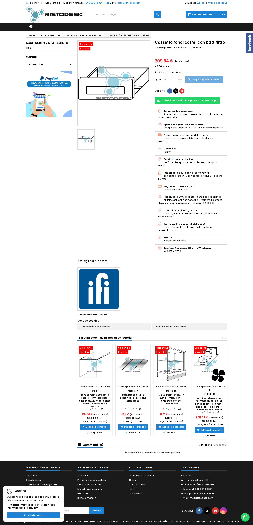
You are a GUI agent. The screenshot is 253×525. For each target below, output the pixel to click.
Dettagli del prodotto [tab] (92, 261)
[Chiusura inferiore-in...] (171, 364)
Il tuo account (140, 467)
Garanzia (82, 493)
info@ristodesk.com (129, 2)
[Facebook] (199, 510)
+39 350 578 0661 (94, 2)
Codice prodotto (165, 47)
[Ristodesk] (54, 14)
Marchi (31, 57)
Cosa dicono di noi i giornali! (41, 484)
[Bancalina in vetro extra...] (95, 364)
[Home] (31, 27)
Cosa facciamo (34, 480)
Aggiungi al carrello (203, 80)
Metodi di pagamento (89, 489)
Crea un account (217, 2)
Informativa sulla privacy (22, 508)
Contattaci (190, 467)
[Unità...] (209, 364)
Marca (194, 47)
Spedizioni (83, 475)
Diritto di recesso (86, 498)
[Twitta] (175, 91)
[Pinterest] (181, 91)
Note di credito (137, 484)
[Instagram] (223, 510)
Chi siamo (31, 475)
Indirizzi (133, 489)
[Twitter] (207, 510)
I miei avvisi (135, 493)
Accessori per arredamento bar (47, 45)
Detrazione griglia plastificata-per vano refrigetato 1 (133, 397)
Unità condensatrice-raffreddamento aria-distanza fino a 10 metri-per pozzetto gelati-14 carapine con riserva (209, 403)
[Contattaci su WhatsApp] (245, 517)
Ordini (132, 480)
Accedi (201, 2)
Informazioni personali (141, 475)
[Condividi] (169, 91)
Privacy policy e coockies (91, 480)
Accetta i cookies (33, 515)
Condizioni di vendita (89, 484)
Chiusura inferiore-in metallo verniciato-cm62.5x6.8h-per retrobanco (171, 399)
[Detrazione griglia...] (133, 364)
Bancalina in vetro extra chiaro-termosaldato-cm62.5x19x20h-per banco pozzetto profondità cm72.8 (95, 400)
